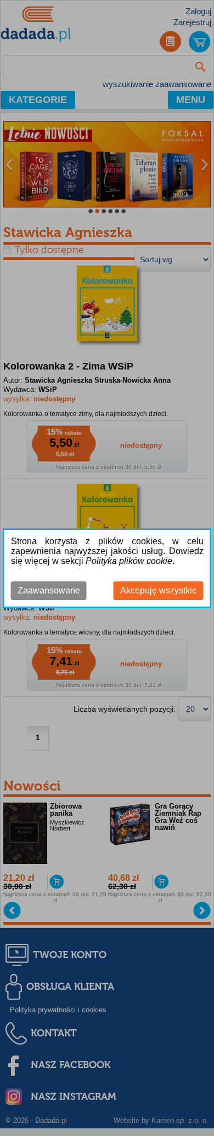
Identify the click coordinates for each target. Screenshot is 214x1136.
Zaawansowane (49, 590)
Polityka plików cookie (129, 561)
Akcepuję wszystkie (158, 590)
